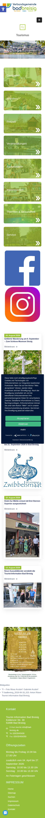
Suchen (11, 797)
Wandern (12, 98)
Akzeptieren (23, 418)
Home (11, 789)
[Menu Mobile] (39, 20)
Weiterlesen (9, 347)
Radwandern (15, 166)
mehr (23, 429)
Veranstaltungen (17, 143)
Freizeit (11, 121)
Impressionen (15, 189)
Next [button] (40, 652)
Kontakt (11, 809)
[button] (3, 9)
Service (11, 234)
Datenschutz (14, 805)
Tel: (17, 733)
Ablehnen (23, 424)
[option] (22, 653)
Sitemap (12, 793)
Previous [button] (5, 652)
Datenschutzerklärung (26, 439)
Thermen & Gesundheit (21, 211)
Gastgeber (13, 75)
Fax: (18, 736)
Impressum (13, 801)
